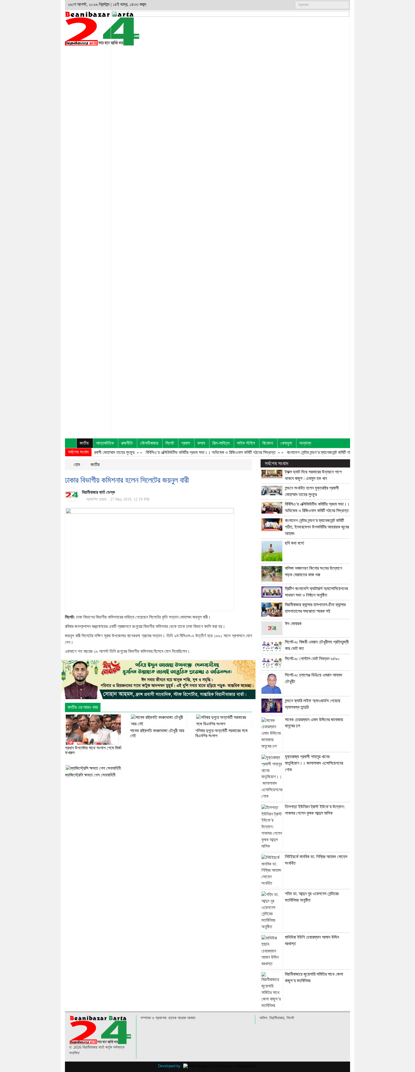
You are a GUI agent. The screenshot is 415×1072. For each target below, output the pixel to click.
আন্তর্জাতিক (105, 443)
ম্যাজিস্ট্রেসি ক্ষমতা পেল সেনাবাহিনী (90, 775)
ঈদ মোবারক (293, 623)
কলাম (201, 443)
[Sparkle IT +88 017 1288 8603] (220, 1066)
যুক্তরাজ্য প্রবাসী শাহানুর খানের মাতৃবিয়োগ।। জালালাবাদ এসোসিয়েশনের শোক (314, 763)
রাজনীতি (127, 443)
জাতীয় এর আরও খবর (83, 707)
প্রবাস (185, 443)
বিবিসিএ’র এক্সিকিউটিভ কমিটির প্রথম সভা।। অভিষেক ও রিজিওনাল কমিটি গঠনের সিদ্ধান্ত (195, 452)
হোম (76, 464)
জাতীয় (84, 443)
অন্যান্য (305, 443)
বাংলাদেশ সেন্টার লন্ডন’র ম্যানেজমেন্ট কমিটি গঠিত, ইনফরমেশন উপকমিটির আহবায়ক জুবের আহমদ (338, 452)
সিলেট (169, 443)
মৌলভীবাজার (149, 443)
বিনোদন (267, 443)
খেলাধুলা (286, 443)
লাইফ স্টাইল (246, 443)
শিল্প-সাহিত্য (221, 443)
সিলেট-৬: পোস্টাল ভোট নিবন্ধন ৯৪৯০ (312, 658)
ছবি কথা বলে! (294, 543)
